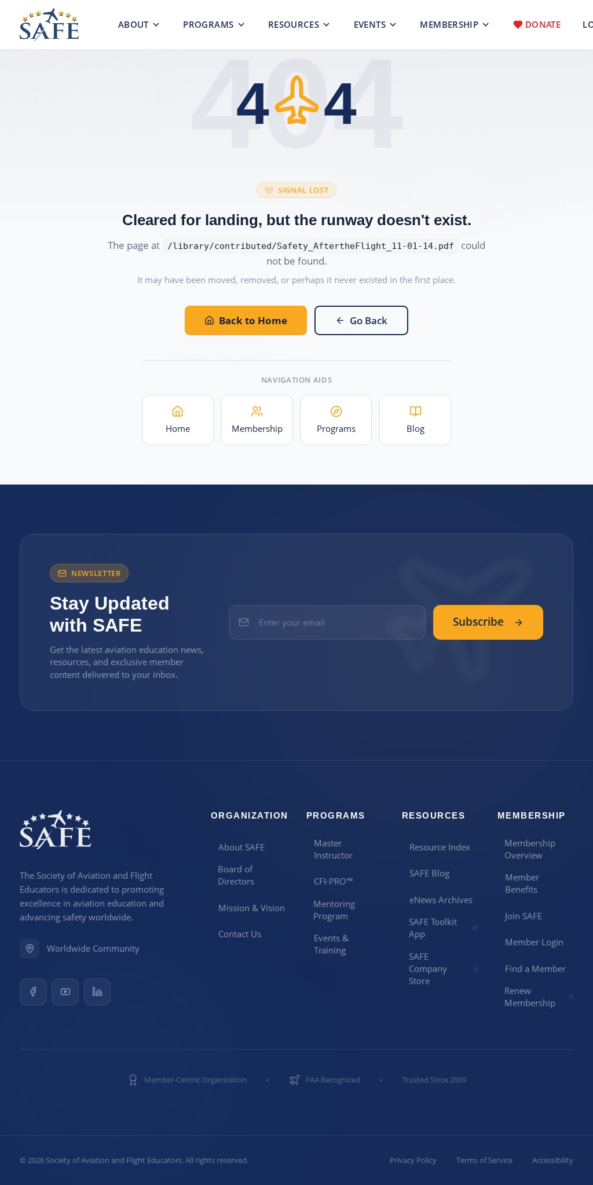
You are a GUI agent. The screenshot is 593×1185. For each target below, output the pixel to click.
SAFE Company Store (428, 969)
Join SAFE (523, 916)
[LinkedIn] (97, 992)
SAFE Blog (429, 873)
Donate (543, 24)
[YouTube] (65, 992)
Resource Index (439, 847)
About (133, 24)
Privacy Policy (413, 1160)
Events (370, 24)
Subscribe (478, 621)
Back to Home (253, 320)
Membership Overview (529, 849)
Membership (449, 24)
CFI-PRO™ (333, 881)
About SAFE (241, 847)
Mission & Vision (251, 907)
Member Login (534, 942)
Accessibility (552, 1160)
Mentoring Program (334, 910)
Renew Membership (529, 996)
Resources (293, 24)
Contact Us (239, 934)
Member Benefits (522, 883)
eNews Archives (441, 899)
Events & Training (331, 944)
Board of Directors (236, 875)
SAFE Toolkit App (433, 928)
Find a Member (535, 968)
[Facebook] (33, 992)
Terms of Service (484, 1160)
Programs (208, 24)
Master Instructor (333, 849)
